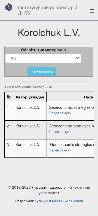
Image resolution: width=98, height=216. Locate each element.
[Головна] (8, 6)
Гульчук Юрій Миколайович (59, 200)
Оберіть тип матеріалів (43, 49)
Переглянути (60, 112)
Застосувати (42, 71)
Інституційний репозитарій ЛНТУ (47, 10)
